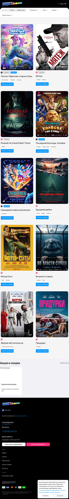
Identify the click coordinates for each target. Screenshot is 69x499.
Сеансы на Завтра (7, 84)
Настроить (46, 495)
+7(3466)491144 (9, 431)
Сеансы (4, 457)
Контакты (5, 468)
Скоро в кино (6, 461)
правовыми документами (21, 416)
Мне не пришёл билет (38, 444)
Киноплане (11, 483)
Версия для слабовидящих (13, 444)
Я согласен (60, 495)
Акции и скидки (7, 464)
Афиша (4, 453)
